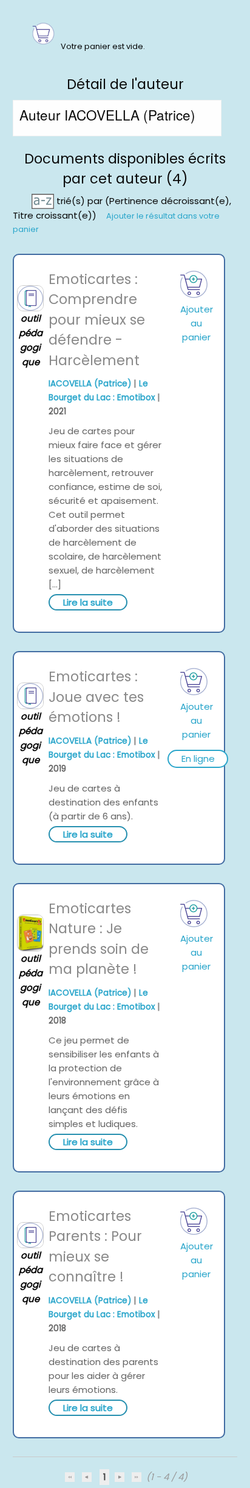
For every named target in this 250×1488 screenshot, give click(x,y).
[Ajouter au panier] (194, 284)
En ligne (198, 758)
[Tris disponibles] (44, 200)
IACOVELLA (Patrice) (90, 383)
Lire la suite (88, 602)
